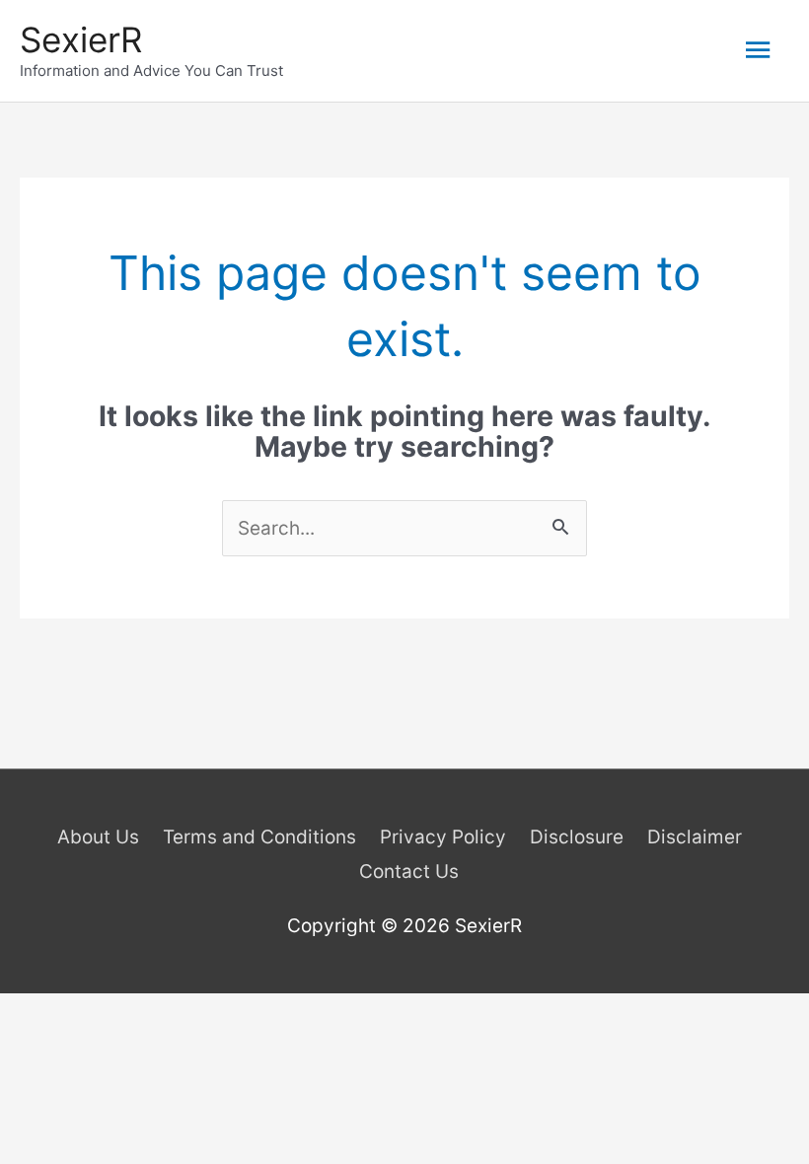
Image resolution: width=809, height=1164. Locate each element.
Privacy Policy (443, 837)
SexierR (81, 39)
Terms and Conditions (259, 837)
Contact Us (409, 871)
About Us (98, 837)
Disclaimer (694, 837)
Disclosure (577, 837)
